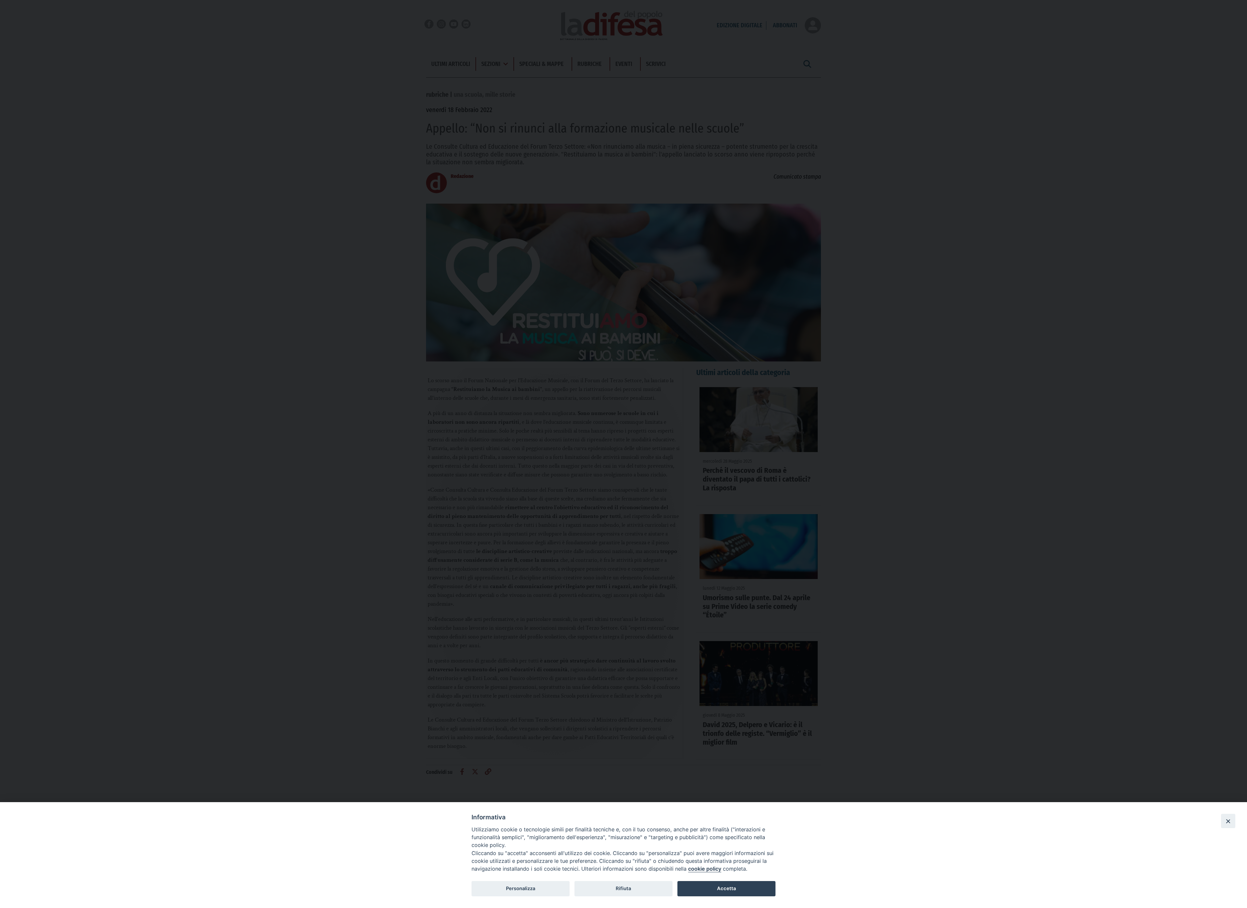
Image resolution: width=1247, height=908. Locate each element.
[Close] (1228, 821)
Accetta (726, 888)
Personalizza (520, 888)
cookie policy (704, 868)
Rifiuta (623, 888)
